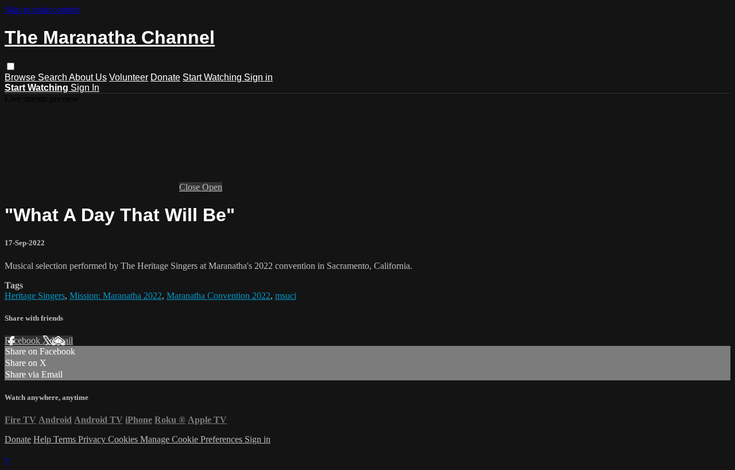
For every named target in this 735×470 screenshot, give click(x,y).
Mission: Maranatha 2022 (115, 296)
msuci (285, 296)
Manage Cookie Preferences (192, 439)
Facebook (23, 340)
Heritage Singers (35, 296)
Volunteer (128, 77)
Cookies (124, 439)
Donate (165, 77)
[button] (10, 66)
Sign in (258, 77)
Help (43, 439)
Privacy (93, 439)
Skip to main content (42, 9)
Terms (65, 439)
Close (190, 187)
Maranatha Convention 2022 (218, 296)
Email (62, 340)
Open (212, 187)
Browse (21, 77)
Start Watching (213, 77)
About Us (88, 77)
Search (53, 77)
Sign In (85, 88)
